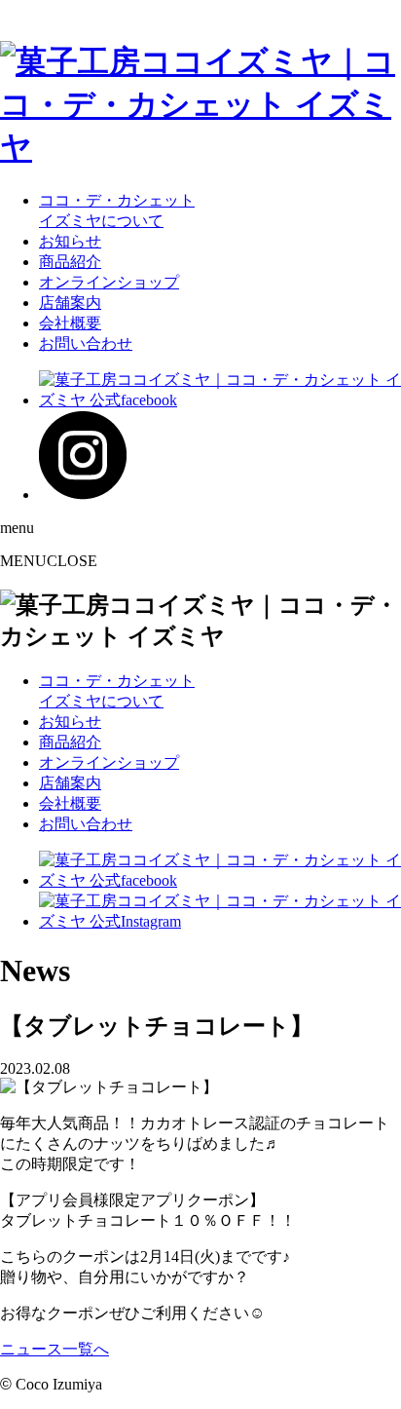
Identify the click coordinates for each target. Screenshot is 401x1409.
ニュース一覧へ (54, 1349)
